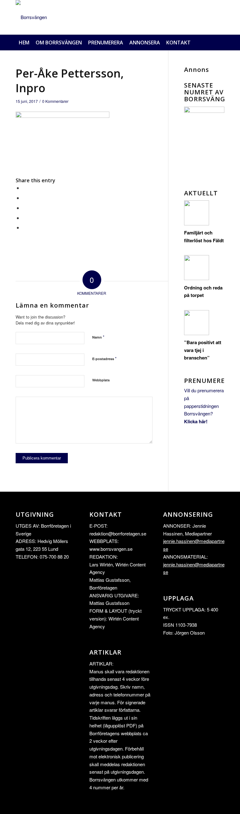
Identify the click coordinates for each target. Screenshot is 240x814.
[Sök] (221, 42)
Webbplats (101, 380)
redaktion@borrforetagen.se (117, 533)
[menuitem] (24, 42)
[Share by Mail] (24, 227)
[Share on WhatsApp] (24, 207)
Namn (98, 337)
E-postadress (104, 358)
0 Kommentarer (55, 101)
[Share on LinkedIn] (24, 217)
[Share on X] (24, 197)
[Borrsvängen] (31, 17)
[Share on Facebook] (24, 187)
